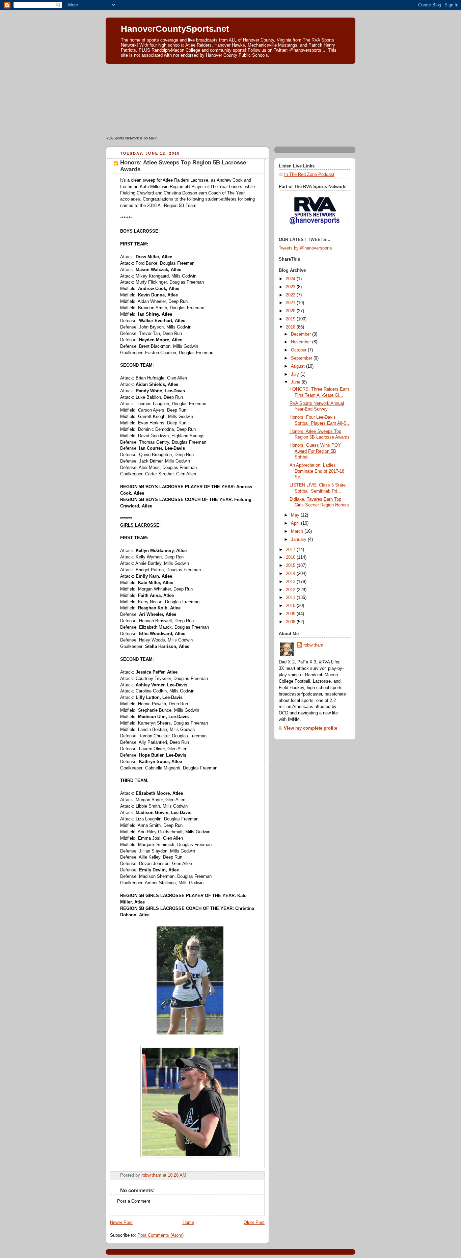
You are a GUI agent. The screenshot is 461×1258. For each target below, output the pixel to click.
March (297, 531)
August (298, 366)
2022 (291, 295)
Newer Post (121, 1222)
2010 (291, 605)
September (302, 358)
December (301, 334)
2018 (291, 327)
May (296, 515)
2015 (291, 565)
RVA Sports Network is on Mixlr (131, 138)
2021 (291, 302)
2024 (291, 279)
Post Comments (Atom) (160, 1235)
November (301, 342)
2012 (291, 589)
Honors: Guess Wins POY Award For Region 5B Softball (315, 451)
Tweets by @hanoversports (305, 248)
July (295, 374)
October (299, 350)
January (299, 539)
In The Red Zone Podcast (309, 174)
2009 (291, 613)
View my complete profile (310, 728)
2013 (291, 581)
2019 (291, 319)
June (296, 382)
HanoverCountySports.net (175, 29)
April (296, 523)
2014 (291, 573)
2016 (291, 557)
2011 (291, 597)
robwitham (313, 645)
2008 (291, 622)
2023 (291, 287)
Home (188, 1222)
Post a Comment (133, 1201)
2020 (291, 311)
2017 (291, 549)
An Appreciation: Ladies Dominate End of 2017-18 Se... (317, 471)
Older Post (254, 1222)
